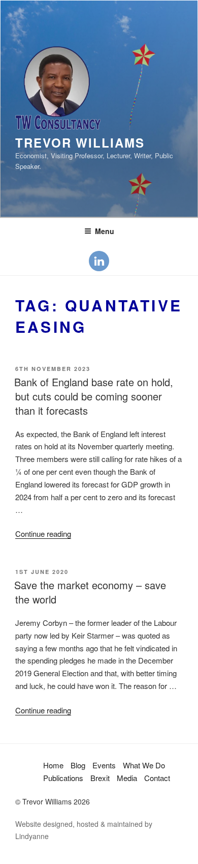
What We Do (144, 765)
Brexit (100, 777)
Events (104, 765)
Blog (78, 765)
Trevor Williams (80, 142)
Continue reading (43, 533)
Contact (157, 777)
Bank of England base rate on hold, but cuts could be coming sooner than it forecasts (93, 396)
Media (127, 777)
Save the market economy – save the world (90, 592)
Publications (63, 777)
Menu (104, 231)
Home (53, 765)
